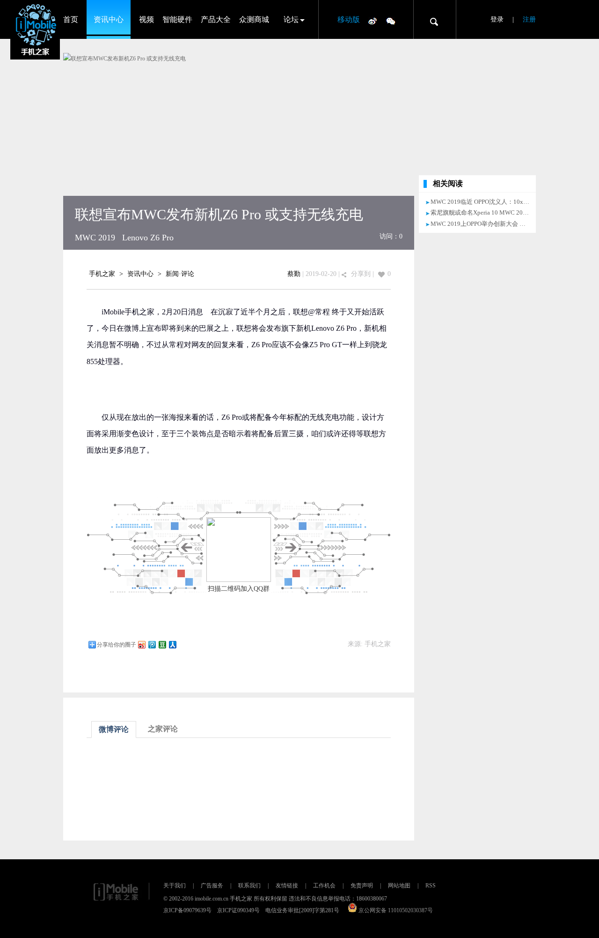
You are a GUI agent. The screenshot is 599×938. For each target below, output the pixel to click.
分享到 (361, 273)
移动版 (348, 19)
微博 (372, 20)
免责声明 (362, 885)
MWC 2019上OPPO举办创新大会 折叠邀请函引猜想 (499, 223)
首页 (70, 19)
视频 (146, 19)
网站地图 (399, 885)
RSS (430, 885)
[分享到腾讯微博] (151, 644)
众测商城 (254, 19)
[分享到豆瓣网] (162, 644)
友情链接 (287, 885)
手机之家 (102, 273)
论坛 (291, 19)
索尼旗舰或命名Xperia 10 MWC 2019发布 (486, 212)
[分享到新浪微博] (141, 644)
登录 (497, 19)
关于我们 (174, 885)
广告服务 (212, 885)
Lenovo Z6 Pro (148, 237)
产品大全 (216, 19)
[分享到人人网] (172, 644)
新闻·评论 (180, 273)
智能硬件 (177, 19)
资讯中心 (109, 19)
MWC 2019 (95, 237)
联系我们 (249, 885)
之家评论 (163, 729)
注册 (529, 19)
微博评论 (114, 729)
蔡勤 (293, 273)
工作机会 (324, 885)
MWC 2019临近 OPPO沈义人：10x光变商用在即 (495, 201)
